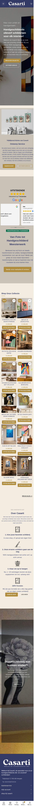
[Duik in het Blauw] (9, 434)
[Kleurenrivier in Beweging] (24, 371)
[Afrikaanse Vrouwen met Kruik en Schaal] (24, 466)
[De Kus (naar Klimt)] (24, 403)
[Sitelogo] (16, 3)
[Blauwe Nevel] (9, 466)
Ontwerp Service (24, 166)
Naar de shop (9, 166)
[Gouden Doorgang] (24, 340)
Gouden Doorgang (25, 351)
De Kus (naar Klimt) (25, 414)
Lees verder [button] (7, 222)
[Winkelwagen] (31, 4)
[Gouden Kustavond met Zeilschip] (9, 371)
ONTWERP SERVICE (11, 65)
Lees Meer (24, 594)
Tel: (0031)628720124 (9, 782)
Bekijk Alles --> (27, 496)
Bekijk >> (17, 684)
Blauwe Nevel (9, 477)
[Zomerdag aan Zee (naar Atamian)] (9, 308)
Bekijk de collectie (12, 60)
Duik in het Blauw (9, 446)
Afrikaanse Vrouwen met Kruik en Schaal (24, 479)
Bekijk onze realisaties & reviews (17, 269)
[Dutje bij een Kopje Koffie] (9, 340)
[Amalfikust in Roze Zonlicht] (24, 434)
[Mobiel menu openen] (3, 4)
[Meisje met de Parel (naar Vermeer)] (9, 403)
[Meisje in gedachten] (24, 308)
